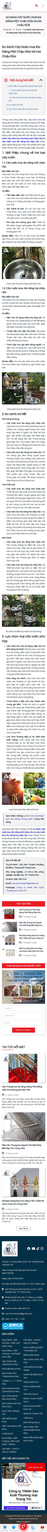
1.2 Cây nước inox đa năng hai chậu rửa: (25, 99)
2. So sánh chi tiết (15, 105)
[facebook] (28, 1249)
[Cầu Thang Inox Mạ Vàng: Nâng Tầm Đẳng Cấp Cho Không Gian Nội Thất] (23, 1068)
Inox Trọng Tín (35, 835)
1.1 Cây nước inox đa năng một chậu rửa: (22, 91)
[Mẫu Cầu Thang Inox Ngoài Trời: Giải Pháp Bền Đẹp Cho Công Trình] (23, 1126)
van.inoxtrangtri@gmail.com (25, 883)
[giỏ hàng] (4, 1527)
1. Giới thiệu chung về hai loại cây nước (24, 86)
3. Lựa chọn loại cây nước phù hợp (22, 109)
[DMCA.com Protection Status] (13, 1326)
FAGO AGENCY (23, 1522)
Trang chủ (7, 30)
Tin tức (18, 30)
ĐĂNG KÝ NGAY (23, 1030)
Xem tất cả (23, 1229)
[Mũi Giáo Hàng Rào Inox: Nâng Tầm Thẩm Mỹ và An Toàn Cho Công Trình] (23, 1182)
